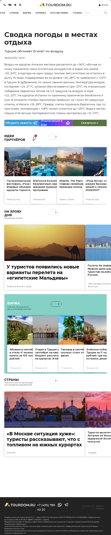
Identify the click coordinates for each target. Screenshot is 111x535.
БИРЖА (27, 13)
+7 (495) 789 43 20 (46, 507)
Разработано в (93, 507)
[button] (51, 137)
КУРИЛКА (41, 13)
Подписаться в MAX (52, 123)
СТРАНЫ (14, 13)
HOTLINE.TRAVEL (59, 13)
